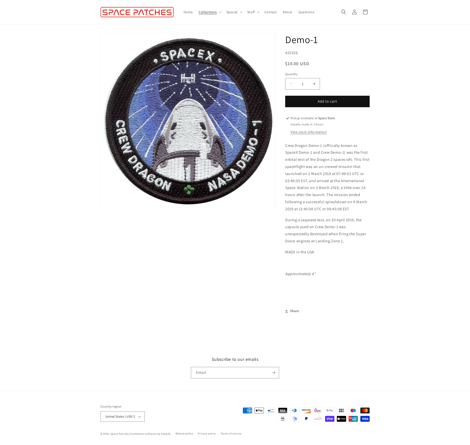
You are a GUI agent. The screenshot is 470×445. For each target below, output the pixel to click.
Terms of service (231, 433)
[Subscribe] (273, 372)
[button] (209, 12)
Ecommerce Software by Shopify (150, 433)
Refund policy (184, 433)
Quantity (291, 74)
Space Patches (119, 433)
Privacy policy (207, 433)
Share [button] (294, 311)
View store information (309, 132)
